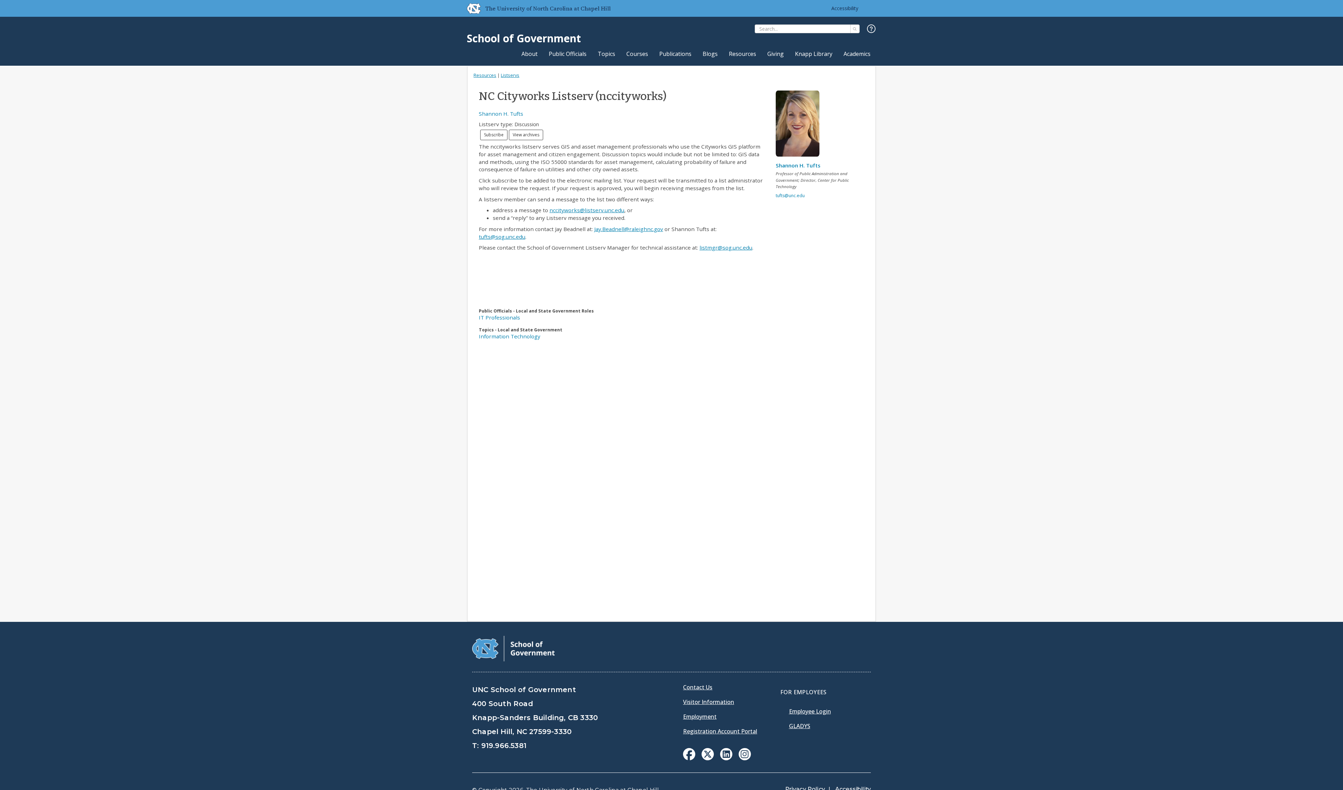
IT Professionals (499, 317)
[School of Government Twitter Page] (708, 758)
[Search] (855, 28)
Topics (606, 54)
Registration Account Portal (720, 731)
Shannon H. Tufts (501, 113)
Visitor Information (708, 702)
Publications (675, 54)
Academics (857, 54)
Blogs (710, 54)
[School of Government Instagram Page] (745, 758)
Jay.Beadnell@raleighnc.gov (628, 228)
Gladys (799, 726)
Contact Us (697, 687)
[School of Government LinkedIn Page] (726, 758)
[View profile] (800, 125)
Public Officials (568, 54)
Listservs (510, 75)
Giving (775, 54)
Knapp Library (813, 54)
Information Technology (509, 336)
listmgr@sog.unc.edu (725, 247)
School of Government (524, 38)
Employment (700, 716)
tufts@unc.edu (790, 196)
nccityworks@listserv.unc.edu (586, 210)
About (529, 54)
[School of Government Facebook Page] (689, 758)
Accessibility (844, 8)
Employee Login (810, 711)
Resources (742, 54)
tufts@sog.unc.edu (502, 236)
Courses (637, 54)
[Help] (871, 29)
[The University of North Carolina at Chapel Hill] (471, 8)
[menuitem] (689, 754)
